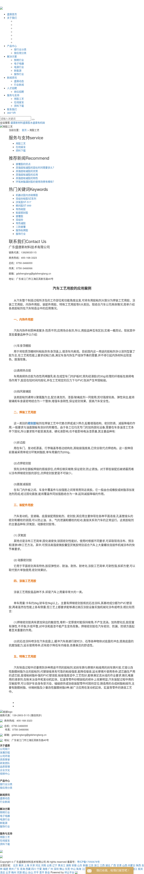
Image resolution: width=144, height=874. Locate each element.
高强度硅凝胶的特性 (27, 178)
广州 (50, 868)
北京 (15, 865)
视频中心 (5, 773)
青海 (22, 868)
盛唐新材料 (17, 122)
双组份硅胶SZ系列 (26, 198)
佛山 (61, 868)
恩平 (41, 872)
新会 (47, 872)
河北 (37, 865)
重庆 (21, 865)
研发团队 (5, 763)
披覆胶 (19, 216)
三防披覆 (21, 226)
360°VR (11, 112)
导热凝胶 (21, 223)
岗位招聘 (19, 91)
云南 (49, 865)
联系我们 (12, 109)
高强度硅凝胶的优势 (27, 171)
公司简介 (5, 749)
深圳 (56, 868)
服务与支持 (13, 95)
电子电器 (19, 63)
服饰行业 (19, 74)
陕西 (138, 865)
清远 (2, 872)
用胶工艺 (19, 98)
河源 (19, 872)
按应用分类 (20, 53)
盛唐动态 (19, 81)
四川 (33, 868)
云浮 (8, 872)
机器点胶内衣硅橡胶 (27, 195)
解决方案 (12, 56)
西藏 (28, 868)
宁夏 (39, 868)
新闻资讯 (12, 77)
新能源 (17, 70)
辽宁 (54, 865)
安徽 (74, 865)
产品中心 (12, 46)
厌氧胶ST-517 (23, 202)
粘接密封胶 (22, 212)
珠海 (78, 868)
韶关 (140, 868)
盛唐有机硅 (39, 122)
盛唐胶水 (28, 122)
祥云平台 (69, 872)
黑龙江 (61, 865)
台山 (30, 872)
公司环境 (5, 756)
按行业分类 (20, 49)
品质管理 (5, 766)
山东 (79, 865)
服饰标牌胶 (22, 230)
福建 (5, 868)
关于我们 (12, 17)
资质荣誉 (5, 759)
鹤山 (24, 872)
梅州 (13, 872)
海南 (44, 868)
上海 (26, 865)
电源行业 (19, 67)
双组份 (19, 219)
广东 (16, 868)
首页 (24, 130)
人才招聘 (12, 88)
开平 (36, 872)
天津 (32, 865)
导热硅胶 (21, 209)
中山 (73, 868)
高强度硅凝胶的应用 (27, 174)
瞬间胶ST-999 (23, 205)
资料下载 (19, 105)
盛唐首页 (12, 14)
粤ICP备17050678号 (88, 861)
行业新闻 (19, 84)
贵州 (11, 868)
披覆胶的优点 (23, 164)
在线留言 (19, 102)
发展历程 (5, 752)
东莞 (67, 868)
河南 (43, 865)
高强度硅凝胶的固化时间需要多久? (35, 167)
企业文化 (5, 770)
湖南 (68, 865)
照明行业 (19, 60)
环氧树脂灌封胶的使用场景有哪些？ (35, 181)
